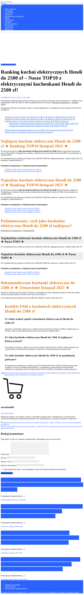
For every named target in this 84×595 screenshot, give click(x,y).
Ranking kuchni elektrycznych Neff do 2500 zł (22, 274)
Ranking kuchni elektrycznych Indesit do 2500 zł (23, 169)
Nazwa (4, 458)
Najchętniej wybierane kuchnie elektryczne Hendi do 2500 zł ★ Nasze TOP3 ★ (43, 123)
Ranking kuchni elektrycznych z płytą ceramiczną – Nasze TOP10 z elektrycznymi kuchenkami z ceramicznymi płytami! (40, 538)
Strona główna (10, 586)
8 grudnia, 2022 (7, 553)
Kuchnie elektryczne (8, 64)
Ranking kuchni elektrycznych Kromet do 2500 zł (23, 171)
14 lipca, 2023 (15, 97)
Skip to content (6, 2)
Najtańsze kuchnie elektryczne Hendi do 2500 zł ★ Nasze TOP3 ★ (38, 126)
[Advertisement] (42, 48)
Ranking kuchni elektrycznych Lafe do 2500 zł (22, 208)
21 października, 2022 (9, 579)
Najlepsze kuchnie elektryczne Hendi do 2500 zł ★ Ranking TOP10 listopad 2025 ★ (40, 117)
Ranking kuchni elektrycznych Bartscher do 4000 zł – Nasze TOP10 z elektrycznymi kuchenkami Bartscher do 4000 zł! (40, 564)
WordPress (53, 592)
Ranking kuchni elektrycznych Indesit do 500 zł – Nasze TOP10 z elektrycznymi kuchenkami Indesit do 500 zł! (42, 511)
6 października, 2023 (9, 500)
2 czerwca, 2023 (7, 526)
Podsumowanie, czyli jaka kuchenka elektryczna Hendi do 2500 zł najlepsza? (37, 121)
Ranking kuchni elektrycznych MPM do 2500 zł (22, 272)
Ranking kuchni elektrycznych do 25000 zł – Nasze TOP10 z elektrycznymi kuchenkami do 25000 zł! (42, 485)
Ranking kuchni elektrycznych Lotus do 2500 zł (22, 210)
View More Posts (7, 413)
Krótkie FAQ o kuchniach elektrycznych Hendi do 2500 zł (29, 132)
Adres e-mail (6, 462)
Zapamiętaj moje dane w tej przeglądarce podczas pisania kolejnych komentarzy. (34, 469)
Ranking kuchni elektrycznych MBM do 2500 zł (22, 212)
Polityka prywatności (12, 585)
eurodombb (5, 97)
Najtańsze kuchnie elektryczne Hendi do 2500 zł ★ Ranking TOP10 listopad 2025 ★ (40, 119)
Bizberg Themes (73, 592)
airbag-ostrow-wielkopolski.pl (16, 588)
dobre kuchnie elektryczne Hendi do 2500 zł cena (22, 373)
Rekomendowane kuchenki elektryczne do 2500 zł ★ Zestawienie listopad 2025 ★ (39, 130)
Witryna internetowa (8, 465)
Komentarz (5, 454)
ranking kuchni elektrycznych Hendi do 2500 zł (25, 375)
